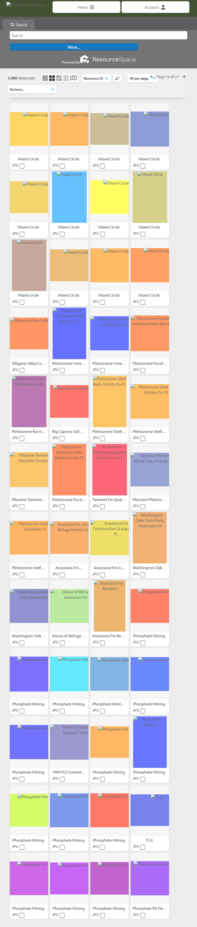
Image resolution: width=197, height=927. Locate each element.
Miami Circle (29, 158)
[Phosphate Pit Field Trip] (150, 878)
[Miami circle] (29, 265)
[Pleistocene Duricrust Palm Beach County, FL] (69, 469)
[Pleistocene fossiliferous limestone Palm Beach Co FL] (150, 333)
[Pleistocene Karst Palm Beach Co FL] (29, 401)
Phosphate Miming (109, 703)
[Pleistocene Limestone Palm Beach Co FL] (69, 333)
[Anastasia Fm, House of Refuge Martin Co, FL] (69, 538)
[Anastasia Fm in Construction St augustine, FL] (109, 538)
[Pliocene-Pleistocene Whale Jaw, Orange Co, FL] (150, 469)
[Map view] (73, 78)
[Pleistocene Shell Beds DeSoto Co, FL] (150, 401)
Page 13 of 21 (168, 76)
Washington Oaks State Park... (159, 567)
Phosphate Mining (149, 635)
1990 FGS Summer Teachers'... (78, 771)
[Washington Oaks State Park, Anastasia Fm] (150, 538)
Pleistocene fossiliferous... (156, 363)
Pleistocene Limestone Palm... (78, 363)
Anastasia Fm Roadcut (112, 635)
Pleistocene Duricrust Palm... (77, 499)
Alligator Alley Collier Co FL (36, 363)
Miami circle (29, 295)
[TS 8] (150, 810)
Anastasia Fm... (69, 567)
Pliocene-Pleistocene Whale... (158, 499)
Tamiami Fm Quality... (111, 499)
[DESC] (117, 78)
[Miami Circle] (29, 129)
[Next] (183, 76)
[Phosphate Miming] (109, 674)
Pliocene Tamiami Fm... (32, 499)
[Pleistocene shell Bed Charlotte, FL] (29, 538)
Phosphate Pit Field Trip (154, 908)
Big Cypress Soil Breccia (73, 431)
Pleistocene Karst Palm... (33, 431)
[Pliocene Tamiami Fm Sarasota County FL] (29, 469)
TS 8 (149, 840)
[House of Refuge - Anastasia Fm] (69, 606)
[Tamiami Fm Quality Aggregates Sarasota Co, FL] (109, 469)
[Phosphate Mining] (150, 606)
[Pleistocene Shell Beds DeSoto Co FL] (109, 401)
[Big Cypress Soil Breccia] (69, 401)
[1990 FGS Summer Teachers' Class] (69, 742)
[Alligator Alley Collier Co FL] (29, 333)
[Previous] (152, 76)
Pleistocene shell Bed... (32, 567)
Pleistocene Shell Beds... (113, 431)
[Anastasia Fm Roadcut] (109, 606)
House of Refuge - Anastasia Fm (80, 635)
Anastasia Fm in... (109, 567)
